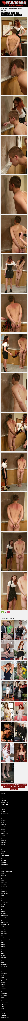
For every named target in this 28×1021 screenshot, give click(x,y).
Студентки (3, 999)
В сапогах (3, 838)
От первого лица (4, 964)
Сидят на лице (4, 993)
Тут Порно (6, 786)
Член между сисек (5, 1017)
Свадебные (3, 988)
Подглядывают (4, 973)
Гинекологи (3, 860)
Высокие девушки (5, 855)
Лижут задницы (4, 915)
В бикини (3, 817)
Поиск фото (3, 793)
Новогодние (3, 957)
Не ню (2, 953)
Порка (2, 977)
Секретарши (3, 991)
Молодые (3, 942)
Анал (2, 797)
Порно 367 (13, 786)
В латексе (3, 829)
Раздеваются (4, 982)
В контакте (3, 827)
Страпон (3, 997)
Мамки (2, 926)
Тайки (2, 1000)
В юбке (8, 12)
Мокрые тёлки (4, 940)
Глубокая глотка (4, 864)
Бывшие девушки (5, 813)
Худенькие (3, 1015)
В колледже (3, 826)
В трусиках (3, 840)
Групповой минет (5, 868)
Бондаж (13, 12)
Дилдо (2, 873)
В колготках (3, 824)
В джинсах (3, 820)
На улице (3, 949)
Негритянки (3, 955)
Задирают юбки (4, 893)
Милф (17, 12)
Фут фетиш (3, 1011)
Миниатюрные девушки (6, 939)
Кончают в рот (4, 900)
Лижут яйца (3, 917)
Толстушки (3, 1004)
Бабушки (3, 798)
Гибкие (2, 858)
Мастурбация (4, 929)
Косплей (3, 904)
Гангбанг (3, 857)
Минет (2, 937)
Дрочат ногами (4, 878)
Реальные (3, 984)
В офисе (3, 835)
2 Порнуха (23, 784)
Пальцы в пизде (4, 966)
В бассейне (3, 815)
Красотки (3, 906)
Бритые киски (4, 807)
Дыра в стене (4, 882)
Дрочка (2, 880)
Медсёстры (3, 931)
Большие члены (4, 804)
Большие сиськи (4, 802)
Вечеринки (3, 849)
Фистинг (3, 1010)
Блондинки (3, 800)
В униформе (3, 842)
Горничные (3, 866)
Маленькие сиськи (5, 924)
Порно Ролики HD (6, 784)
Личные (2, 919)
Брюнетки (3, 809)
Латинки (3, 911)
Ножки (2, 959)
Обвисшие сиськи (5, 960)
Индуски (3, 897)
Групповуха (3, 869)
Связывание (4, 990)
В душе (2, 822)
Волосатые (3, 851)
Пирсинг (3, 968)
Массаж (3, 928)
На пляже (3, 946)
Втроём (2, 853)
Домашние (3, 875)
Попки (2, 975)
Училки (20, 14)
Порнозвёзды (4, 979)
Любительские (4, 922)
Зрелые (2, 895)
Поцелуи (3, 980)
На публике (3, 948)
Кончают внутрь (4, 902)
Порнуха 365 (16, 784)
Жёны (2, 888)
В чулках (3, 12)
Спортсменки (4, 995)
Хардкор (3, 1013)
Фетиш (2, 1008)
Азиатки (3, 795)
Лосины (2, 920)
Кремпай (3, 908)
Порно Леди (21, 786)
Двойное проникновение (6, 871)
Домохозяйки (4, 877)
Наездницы (3, 951)
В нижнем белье (4, 833)
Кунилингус (3, 909)
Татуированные (4, 1002)
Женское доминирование (7, 14)
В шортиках (3, 846)
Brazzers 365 (14, 789)
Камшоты (3, 898)
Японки (2, 1019)
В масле (3, 831)
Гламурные (3, 862)
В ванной (3, 818)
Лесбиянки (3, 913)
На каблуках (4, 944)
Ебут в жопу (3, 884)
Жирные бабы (4, 891)
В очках (2, 837)
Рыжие (15, 14)
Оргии (2, 962)
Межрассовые (4, 933)
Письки (2, 971)
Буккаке (3, 811)
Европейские (4, 886)
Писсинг (3, 970)
